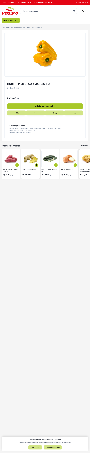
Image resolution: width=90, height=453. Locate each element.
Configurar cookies (53, 447)
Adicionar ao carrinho (45, 106)
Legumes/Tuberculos (13, 27)
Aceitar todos (35, 447)
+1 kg (35, 113)
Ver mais (84, 146)
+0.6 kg (16, 113)
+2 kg (54, 113)
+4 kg (73, 113)
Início (3, 27)
